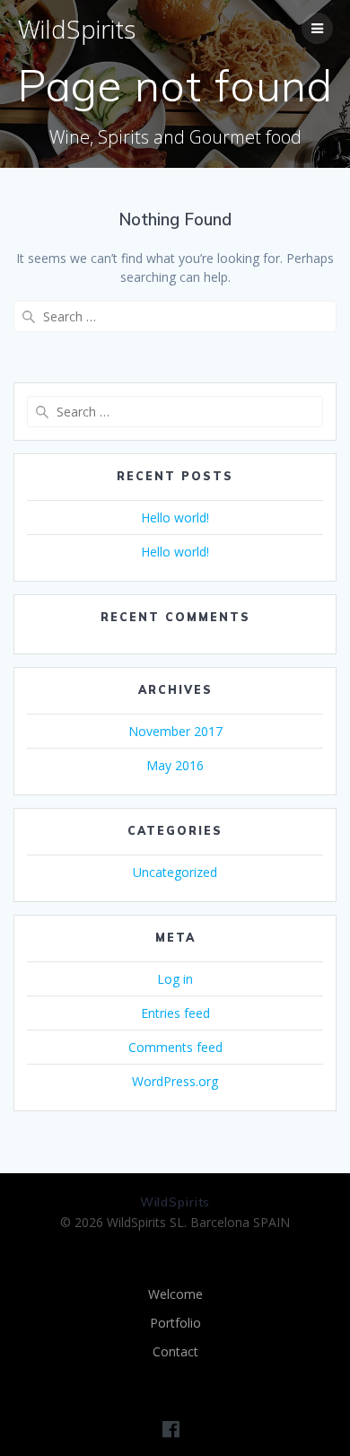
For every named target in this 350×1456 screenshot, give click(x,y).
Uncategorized (175, 872)
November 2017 (175, 731)
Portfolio (175, 1322)
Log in (175, 978)
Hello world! (175, 517)
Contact (175, 1351)
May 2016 (175, 765)
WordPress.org (175, 1081)
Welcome (175, 1294)
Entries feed (175, 1013)
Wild (77, 28)
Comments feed (175, 1047)
